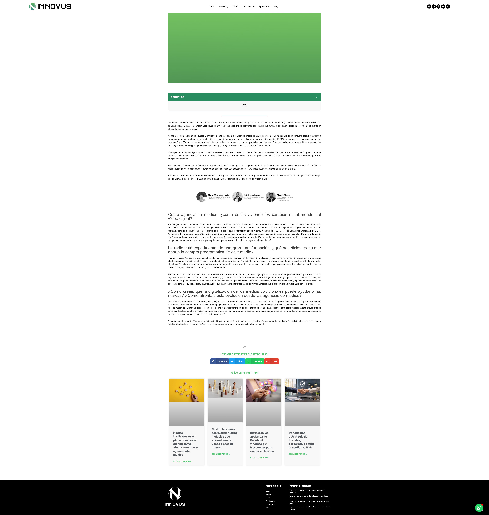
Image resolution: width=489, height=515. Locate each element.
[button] (317, 97)
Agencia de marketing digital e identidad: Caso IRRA (309, 502)
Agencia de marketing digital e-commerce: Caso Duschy (310, 508)
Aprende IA (264, 6)
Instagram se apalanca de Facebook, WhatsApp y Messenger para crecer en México (262, 442)
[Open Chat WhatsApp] (479, 508)
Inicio (212, 6)
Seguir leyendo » (182, 461)
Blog (276, 6)
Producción (249, 6)
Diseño (236, 6)
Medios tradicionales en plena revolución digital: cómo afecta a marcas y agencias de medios (185, 444)
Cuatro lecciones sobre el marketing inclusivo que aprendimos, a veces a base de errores (225, 438)
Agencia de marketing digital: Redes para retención (307, 491)
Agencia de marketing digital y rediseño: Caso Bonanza (309, 497)
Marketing (223, 6)
